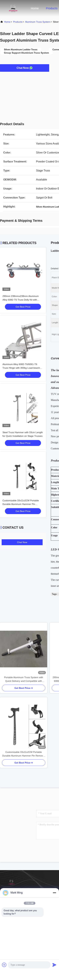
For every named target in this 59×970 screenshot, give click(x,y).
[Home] (13, 8)
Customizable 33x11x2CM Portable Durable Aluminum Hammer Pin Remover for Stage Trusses (20, 504)
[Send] (54, 964)
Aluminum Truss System (37, 21)
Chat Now (23, 67)
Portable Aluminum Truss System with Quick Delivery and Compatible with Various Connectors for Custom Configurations (23, 679)
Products (52, 8)
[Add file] (4, 964)
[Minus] (54, 893)
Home (35, 8)
